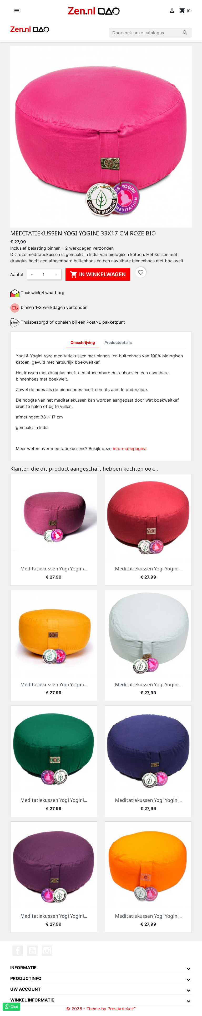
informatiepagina (130, 448)
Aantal (16, 274)
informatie (23, 967)
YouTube (32, 950)
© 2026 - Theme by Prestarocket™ (101, 1008)
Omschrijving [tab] (82, 342)
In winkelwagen (98, 274)
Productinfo (26, 978)
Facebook (17, 950)
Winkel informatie (32, 1000)
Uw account (25, 989)
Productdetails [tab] (118, 342)
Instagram (47, 950)
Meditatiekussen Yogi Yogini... (53, 568)
